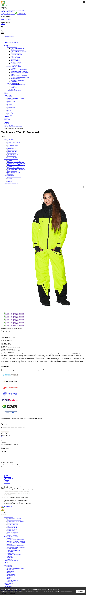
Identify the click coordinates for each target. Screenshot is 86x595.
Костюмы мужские (12, 147)
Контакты (7, 483)
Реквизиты (10, 571)
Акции (6, 562)
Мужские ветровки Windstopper (16, 169)
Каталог (6, 475)
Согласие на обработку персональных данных (17, 493)
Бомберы (10, 160)
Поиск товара (8, 586)
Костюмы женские (12, 145)
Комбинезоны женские (14, 141)
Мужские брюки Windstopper (15, 168)
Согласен (80, 591)
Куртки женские (12, 148)
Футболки (10, 180)
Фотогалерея (11, 575)
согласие (26, 591)
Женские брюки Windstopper (15, 162)
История (9, 566)
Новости (9, 577)
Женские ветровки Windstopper (16, 163)
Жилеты (9, 166)
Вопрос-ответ (11, 574)
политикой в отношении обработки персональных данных (46, 591)
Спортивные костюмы (13, 172)
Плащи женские (12, 171)
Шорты (9, 181)
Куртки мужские (12, 150)
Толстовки (10, 174)
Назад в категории (6, 436)
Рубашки (10, 178)
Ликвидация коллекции (11, 183)
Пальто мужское (12, 151)
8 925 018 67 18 (22, 14)
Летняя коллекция (9, 175)
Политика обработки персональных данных (16, 491)
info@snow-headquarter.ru (8, 14)
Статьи (6, 481)
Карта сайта (7, 494)
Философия (10, 569)
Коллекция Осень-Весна (11, 159)
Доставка (6, 480)
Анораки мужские (12, 154)
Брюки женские (11, 156)
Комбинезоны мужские (14, 142)
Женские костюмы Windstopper (16, 165)
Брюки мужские (12, 157)
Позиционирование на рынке (15, 568)
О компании (7, 477)
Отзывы (9, 572)
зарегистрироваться (6, 506)
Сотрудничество (8, 478)
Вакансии (10, 581)
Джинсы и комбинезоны (14, 177)
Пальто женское (11, 153)
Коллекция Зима (8, 139)
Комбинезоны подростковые (15, 144)
